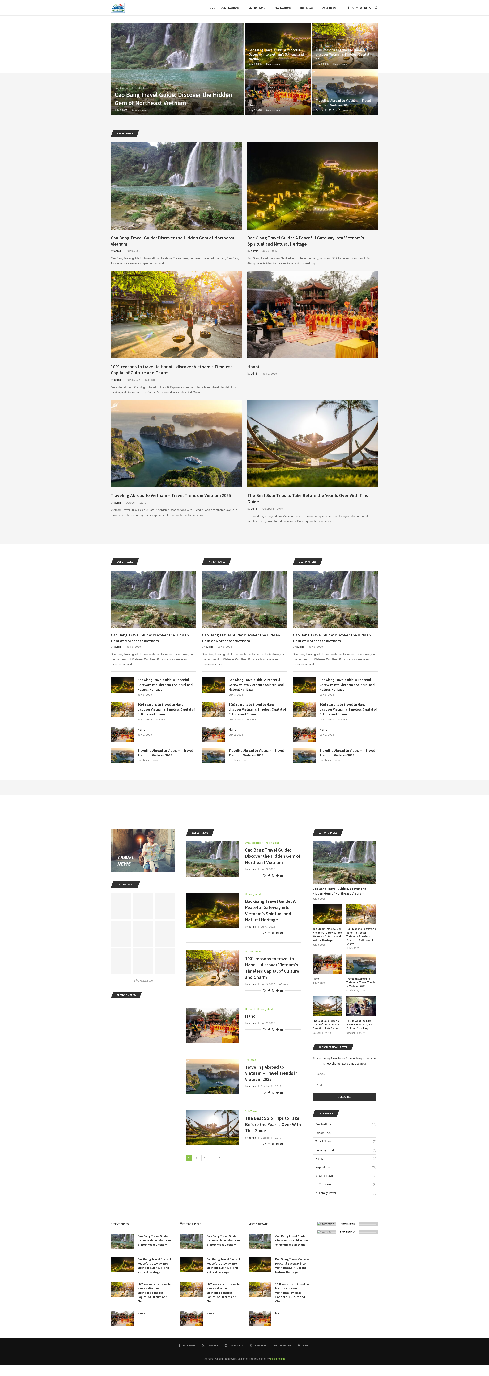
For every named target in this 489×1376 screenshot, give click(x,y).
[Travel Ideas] (347, 1224)
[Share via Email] (281, 875)
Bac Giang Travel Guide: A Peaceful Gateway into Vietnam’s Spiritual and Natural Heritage (305, 241)
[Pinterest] (361, 7)
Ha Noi (345, 1158)
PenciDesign (277, 1358)
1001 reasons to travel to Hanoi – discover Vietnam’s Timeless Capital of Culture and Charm (166, 709)
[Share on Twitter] (273, 875)
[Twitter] (352, 7)
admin (118, 250)
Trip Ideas (306, 8)
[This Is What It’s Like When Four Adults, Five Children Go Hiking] (361, 1006)
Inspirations (256, 8)
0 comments (144, 110)
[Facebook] (348, 7)
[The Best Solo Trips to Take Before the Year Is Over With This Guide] (177, 69)
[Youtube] (365, 7)
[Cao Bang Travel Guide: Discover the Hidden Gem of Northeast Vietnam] (176, 186)
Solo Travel (347, 1176)
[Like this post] (264, 875)
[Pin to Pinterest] (277, 875)
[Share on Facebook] (269, 875)
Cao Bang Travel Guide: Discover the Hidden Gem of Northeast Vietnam (150, 638)
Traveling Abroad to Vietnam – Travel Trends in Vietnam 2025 (171, 495)
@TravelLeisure (143, 980)
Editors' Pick (345, 1133)
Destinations (230, 8)
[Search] (376, 7)
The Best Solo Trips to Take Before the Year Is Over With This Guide (273, 1124)
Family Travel (347, 1193)
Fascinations (282, 8)
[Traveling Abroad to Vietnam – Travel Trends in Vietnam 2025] (176, 443)
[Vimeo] (370, 7)
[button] (118, 69)
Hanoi (253, 367)
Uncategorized (345, 1150)
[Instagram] (357, 7)
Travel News (327, 8)
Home (211, 8)
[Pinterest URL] (121, 906)
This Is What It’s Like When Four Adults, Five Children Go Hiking (359, 1024)
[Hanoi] (312, 314)
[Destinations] (347, 1232)
